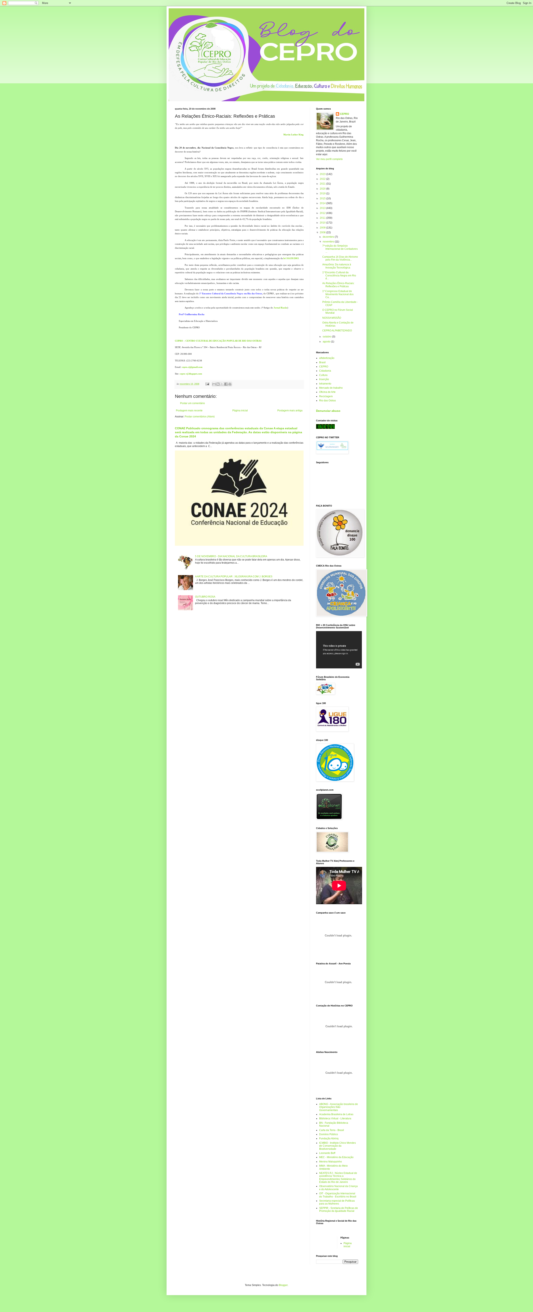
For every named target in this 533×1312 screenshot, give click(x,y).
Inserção (324, 379)
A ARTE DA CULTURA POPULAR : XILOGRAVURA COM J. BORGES (233, 576)
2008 (323, 232)
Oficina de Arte (327, 392)
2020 (323, 188)
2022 (323, 178)
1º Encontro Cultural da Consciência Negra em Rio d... (339, 275)
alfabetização (326, 358)
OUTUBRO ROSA (205, 596)
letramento (325, 383)
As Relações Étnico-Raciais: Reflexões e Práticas (338, 285)
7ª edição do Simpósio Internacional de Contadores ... (340, 248)
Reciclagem (326, 396)
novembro (329, 241)
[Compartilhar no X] (222, 384)
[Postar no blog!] (218, 384)
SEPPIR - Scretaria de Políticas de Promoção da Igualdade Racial (338, 1209)
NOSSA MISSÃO (331, 317)
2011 (323, 217)
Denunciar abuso (328, 410)
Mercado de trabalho (331, 387)
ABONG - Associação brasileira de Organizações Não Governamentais (338, 1107)
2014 (323, 203)
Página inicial (240, 410)
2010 (323, 222)
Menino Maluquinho (330, 1161)
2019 (323, 193)
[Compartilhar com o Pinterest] (230, 384)
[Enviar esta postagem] (207, 384)
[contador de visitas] (325, 428)
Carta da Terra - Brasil (331, 1130)
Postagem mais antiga (290, 410)
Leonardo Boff (327, 1153)
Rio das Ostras (327, 400)
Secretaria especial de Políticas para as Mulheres (337, 1202)
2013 (323, 208)
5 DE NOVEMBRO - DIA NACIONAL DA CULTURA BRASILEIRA (231, 556)
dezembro (329, 236)
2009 (323, 227)
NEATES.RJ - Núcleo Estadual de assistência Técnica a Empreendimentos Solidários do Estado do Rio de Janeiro (338, 1177)
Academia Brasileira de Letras (336, 1114)
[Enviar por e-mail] (214, 384)
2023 (323, 174)
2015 (323, 198)
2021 (323, 183)
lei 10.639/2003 (291, 258)
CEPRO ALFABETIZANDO (337, 330)
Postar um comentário (192, 403)
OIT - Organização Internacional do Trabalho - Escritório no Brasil (337, 1195)
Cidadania (325, 370)
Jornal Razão (280, 307)
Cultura (323, 375)
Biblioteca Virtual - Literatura (335, 1118)
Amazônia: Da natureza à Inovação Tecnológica (336, 266)
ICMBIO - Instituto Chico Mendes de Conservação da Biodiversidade (337, 1145)
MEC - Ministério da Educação (336, 1157)
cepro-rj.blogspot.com (191, 373)
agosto (327, 341)
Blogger (283, 1285)
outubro (327, 336)
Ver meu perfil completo (329, 159)
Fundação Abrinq (329, 1138)
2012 (323, 213)
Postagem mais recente (189, 410)
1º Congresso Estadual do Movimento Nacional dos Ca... (338, 294)
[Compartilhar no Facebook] (226, 384)
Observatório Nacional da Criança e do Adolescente (338, 1188)
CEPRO (344, 113)
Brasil (322, 362)
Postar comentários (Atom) (200, 416)
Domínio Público (328, 1134)
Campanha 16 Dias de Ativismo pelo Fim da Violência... (340, 258)
